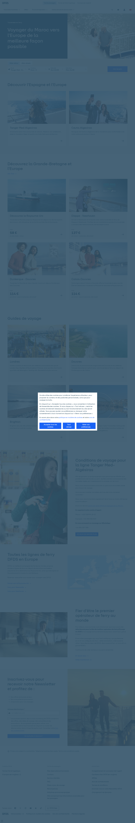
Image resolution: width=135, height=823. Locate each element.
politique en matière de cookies (70, 417)
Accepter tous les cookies (50, 426)
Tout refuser (69, 426)
